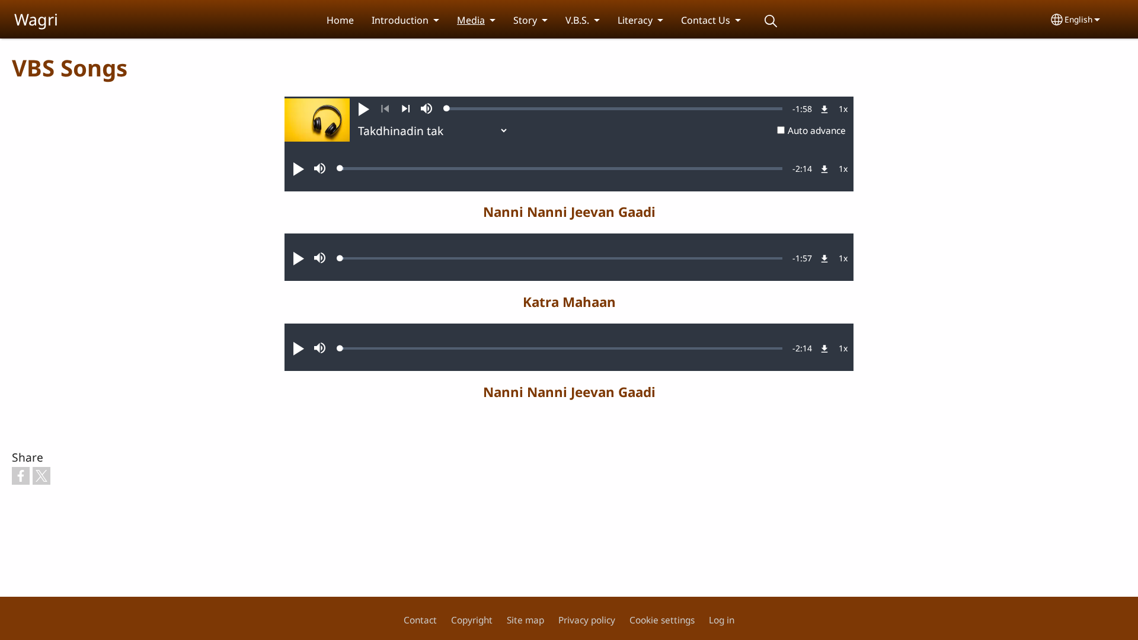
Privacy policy (586, 620)
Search (770, 21)
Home (340, 20)
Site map (525, 620)
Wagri (36, 19)
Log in (721, 620)
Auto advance (817, 130)
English (1078, 19)
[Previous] (385, 109)
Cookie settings (662, 620)
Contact (420, 620)
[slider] (614, 108)
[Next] (405, 109)
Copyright (472, 620)
